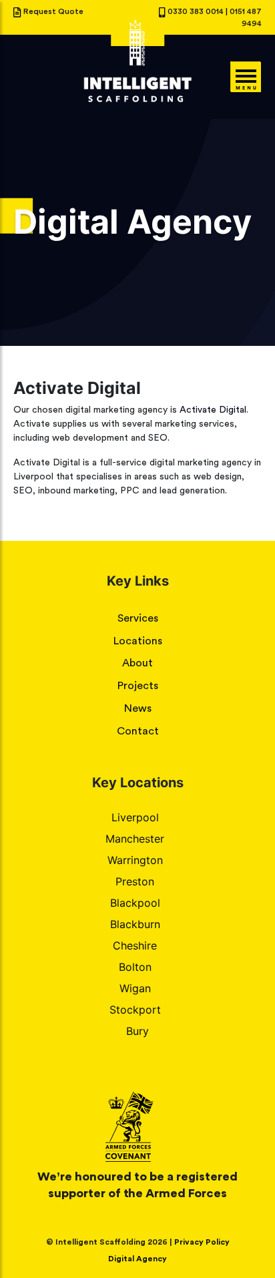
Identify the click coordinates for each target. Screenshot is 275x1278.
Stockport (135, 1009)
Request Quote (53, 11)
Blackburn (135, 924)
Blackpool (135, 902)
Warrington (135, 860)
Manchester (134, 838)
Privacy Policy (202, 1242)
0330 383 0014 (197, 11)
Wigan (135, 988)
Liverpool (135, 817)
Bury (137, 1031)
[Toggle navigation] (245, 76)
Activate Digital (213, 410)
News (138, 708)
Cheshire (135, 945)
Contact (138, 731)
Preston (134, 881)
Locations (137, 641)
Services (137, 618)
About (137, 663)
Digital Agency (137, 1259)
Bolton (135, 967)
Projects (137, 685)
